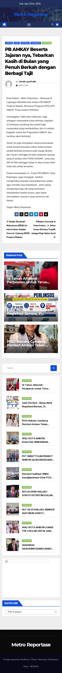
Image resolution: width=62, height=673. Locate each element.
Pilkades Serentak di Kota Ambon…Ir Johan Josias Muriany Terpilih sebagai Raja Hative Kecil (43, 227)
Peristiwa (47, 43)
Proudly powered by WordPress (16, 659)
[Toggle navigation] (29, 25)
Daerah (9, 43)
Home (26, 666)
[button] (52, 24)
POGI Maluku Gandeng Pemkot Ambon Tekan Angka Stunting (26, 345)
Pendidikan (35, 43)
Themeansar (53, 659)
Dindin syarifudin (27, 81)
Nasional (25, 43)
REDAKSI (34, 666)
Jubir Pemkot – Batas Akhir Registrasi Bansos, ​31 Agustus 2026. (29, 313)
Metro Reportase (31, 14)
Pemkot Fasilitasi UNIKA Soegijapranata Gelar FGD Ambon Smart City (36, 478)
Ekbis (16, 43)
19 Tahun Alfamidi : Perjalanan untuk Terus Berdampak (27, 282)
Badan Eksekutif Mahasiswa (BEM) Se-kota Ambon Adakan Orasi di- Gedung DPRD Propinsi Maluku (18, 229)
